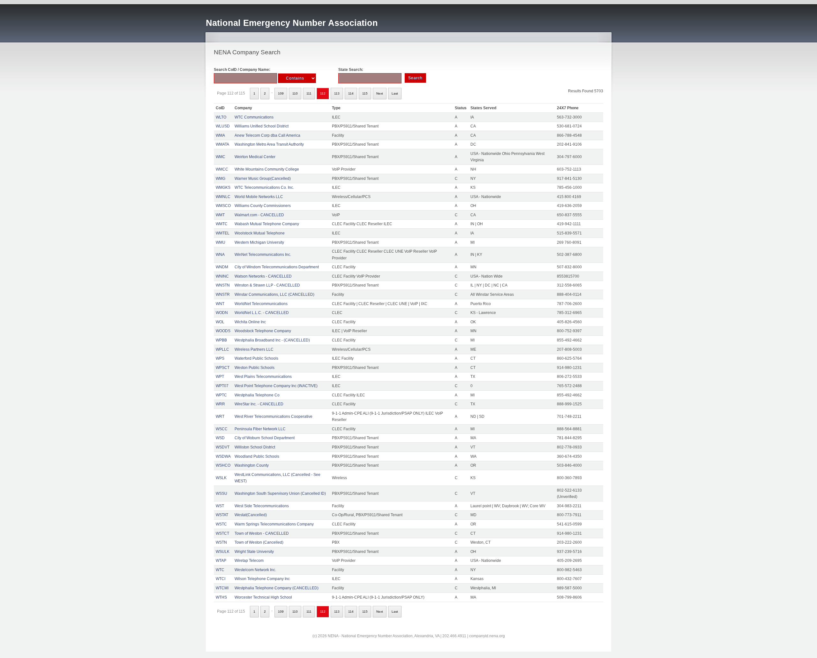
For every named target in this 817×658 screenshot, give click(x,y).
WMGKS (223, 187)
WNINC (222, 276)
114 (351, 93)
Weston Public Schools (254, 367)
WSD (220, 438)
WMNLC (223, 197)
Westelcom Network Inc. (255, 570)
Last (395, 93)
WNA (220, 254)
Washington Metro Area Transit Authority (269, 144)
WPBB (221, 340)
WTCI (220, 579)
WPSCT (222, 367)
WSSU (221, 493)
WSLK (221, 478)
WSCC (222, 429)
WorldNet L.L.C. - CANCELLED (262, 312)
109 (281, 93)
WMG (220, 178)
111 (308, 93)
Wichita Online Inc (250, 322)
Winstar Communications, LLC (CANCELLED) (274, 294)
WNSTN (223, 285)
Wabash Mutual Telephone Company (267, 224)
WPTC (221, 395)
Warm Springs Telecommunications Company (274, 524)
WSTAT (222, 515)
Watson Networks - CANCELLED (263, 276)
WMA (220, 135)
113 (337, 93)
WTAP (221, 560)
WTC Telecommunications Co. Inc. (264, 187)
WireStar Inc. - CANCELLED (259, 404)
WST (220, 506)
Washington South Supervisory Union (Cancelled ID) (280, 493)
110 (295, 93)
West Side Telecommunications (262, 506)
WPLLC (222, 349)
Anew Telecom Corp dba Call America (267, 135)
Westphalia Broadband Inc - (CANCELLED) (272, 340)
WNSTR (223, 294)
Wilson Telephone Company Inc (262, 579)
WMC (220, 157)
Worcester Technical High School (263, 597)
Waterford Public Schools (256, 358)
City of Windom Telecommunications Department (277, 267)
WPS (220, 358)
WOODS (223, 331)
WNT (220, 304)
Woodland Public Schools (257, 456)
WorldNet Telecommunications (261, 304)
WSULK (222, 551)
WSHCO (223, 465)
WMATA (222, 144)
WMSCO (223, 205)
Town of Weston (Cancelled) (259, 542)
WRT (220, 416)
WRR (220, 404)
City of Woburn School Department (265, 438)
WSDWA (223, 456)
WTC (220, 570)
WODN (222, 312)
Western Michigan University (259, 242)
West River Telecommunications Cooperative (273, 416)
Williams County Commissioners (263, 205)
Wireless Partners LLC (254, 349)
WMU (220, 242)
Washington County (252, 465)
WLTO (221, 117)
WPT (220, 376)
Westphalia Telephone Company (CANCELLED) (277, 588)
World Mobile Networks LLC (259, 197)
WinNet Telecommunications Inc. (263, 254)
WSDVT (222, 447)
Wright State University (254, 551)
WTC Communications (254, 117)
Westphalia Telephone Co (257, 395)
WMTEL (222, 233)
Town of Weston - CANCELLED (262, 533)
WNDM (222, 267)
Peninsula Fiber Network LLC (260, 429)
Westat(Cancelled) (251, 515)
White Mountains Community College (267, 169)
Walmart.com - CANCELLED (259, 215)
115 (365, 93)
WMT (220, 215)
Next (379, 93)
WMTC (222, 224)
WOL (220, 322)
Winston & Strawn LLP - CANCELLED (267, 285)
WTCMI (222, 588)
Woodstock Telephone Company (263, 331)
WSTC (221, 524)
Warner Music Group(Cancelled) (263, 178)
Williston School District (255, 447)
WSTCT (222, 533)
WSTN (221, 542)
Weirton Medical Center (255, 157)
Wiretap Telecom (249, 560)
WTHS (221, 597)
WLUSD (223, 126)
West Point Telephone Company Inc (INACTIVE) (276, 386)
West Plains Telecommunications (263, 376)
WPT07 (222, 386)
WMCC (222, 169)
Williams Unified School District (262, 126)
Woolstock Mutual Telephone (260, 233)
